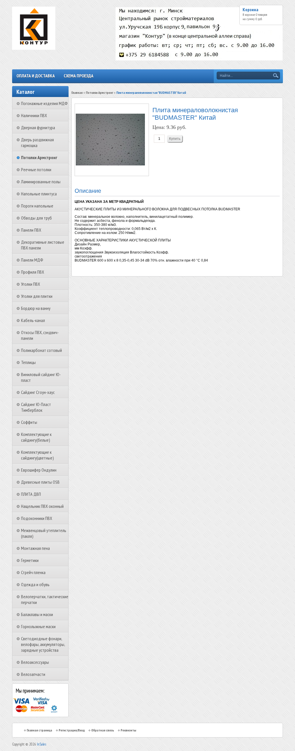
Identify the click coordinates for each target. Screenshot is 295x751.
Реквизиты (128, 730)
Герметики (30, 560)
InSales (41, 744)
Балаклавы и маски (37, 614)
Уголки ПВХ (30, 284)
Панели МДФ (32, 260)
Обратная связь (102, 730)
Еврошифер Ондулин (38, 470)
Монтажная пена (35, 548)
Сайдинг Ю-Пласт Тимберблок (36, 407)
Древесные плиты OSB (40, 482)
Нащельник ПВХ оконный (42, 506)
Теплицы (28, 362)
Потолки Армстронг (39, 157)
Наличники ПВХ (34, 115)
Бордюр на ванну (35, 308)
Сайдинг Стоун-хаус (38, 392)
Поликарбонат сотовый (41, 350)
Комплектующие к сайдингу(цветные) (37, 455)
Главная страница (39, 730)
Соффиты (29, 422)
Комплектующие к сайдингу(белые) (36, 437)
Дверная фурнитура (38, 127)
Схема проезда (78, 76)
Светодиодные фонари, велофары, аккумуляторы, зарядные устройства (43, 644)
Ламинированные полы (40, 181)
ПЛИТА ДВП (31, 494)
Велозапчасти (33, 674)
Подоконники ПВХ (36, 518)
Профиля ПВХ (32, 272)
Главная (77, 92)
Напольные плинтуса (39, 194)
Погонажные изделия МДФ (44, 103)
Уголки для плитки (36, 296)
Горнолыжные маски (38, 626)
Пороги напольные (37, 206)
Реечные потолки (36, 169)
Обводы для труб (36, 218)
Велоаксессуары (35, 662)
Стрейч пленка (33, 572)
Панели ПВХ (31, 230)
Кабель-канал (33, 320)
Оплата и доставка (35, 76)
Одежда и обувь (35, 584)
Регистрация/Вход (72, 730)
